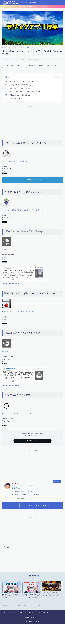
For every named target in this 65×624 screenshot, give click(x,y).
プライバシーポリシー (36, 617)
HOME (4, 612)
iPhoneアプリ (26, 47)
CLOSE (57, 76)
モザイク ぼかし (8, 161)
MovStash (5, 351)
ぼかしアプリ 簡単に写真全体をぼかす (15, 210)
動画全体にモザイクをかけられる (19, 95)
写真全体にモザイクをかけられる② (20, 88)
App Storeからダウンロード (32, 180)
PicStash (5, 250)
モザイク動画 (30, 311)
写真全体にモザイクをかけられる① (20, 85)
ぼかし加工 (27, 413)
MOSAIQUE (6, 413)
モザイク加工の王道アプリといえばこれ (21, 81)
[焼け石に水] (10, 3)
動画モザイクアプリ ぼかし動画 (13, 311)
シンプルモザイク (16, 413)
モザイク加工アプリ (22, 161)
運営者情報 (26, 617)
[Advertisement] (32, 121)
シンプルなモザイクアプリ (17, 98)
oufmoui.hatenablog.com (10, 283)
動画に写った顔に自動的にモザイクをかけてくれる (24, 91)
